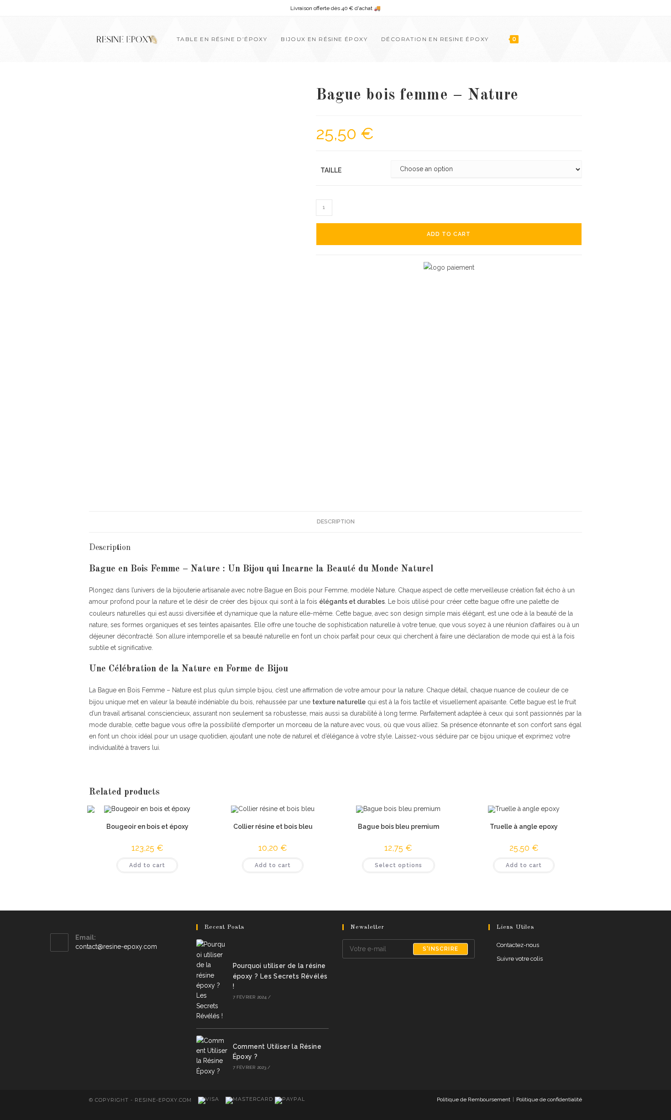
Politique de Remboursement (473, 1099)
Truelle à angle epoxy (524, 826)
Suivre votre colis (520, 958)
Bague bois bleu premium (398, 826)
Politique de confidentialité (549, 1099)
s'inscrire (440, 949)
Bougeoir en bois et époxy (147, 826)
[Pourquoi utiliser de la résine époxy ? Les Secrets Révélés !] (211, 980)
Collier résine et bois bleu (273, 826)
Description (336, 521)
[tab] (335, 522)
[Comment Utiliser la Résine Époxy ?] (211, 1056)
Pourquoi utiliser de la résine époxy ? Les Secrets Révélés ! (280, 976)
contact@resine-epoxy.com (116, 946)
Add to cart (449, 234)
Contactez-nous (518, 945)
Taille (330, 170)
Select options (398, 865)
